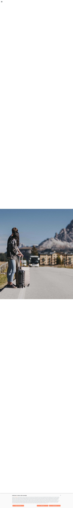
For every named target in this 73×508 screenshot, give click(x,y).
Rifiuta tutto (42, 505)
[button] (60, 495)
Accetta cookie (55, 505)
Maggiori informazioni (18, 505)
